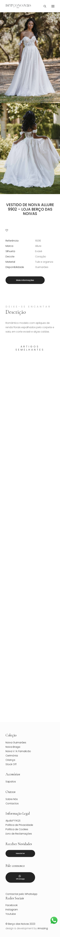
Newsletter (20, 853)
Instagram (12, 909)
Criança (10, 760)
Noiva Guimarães (16, 742)
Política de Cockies (17, 829)
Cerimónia (12, 755)
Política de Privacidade (19, 825)
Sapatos (11, 781)
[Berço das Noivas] (18, 6)
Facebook (12, 905)
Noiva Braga (13, 747)
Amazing (42, 928)
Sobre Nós (12, 799)
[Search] (43, 6)
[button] (53, 6)
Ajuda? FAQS (13, 820)
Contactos (12, 803)
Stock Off (11, 764)
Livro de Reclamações (19, 833)
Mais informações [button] (25, 280)
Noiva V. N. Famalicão (18, 751)
